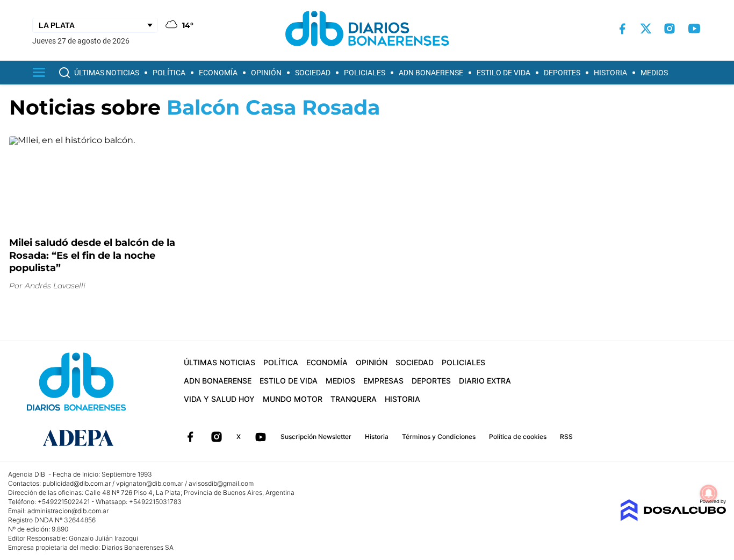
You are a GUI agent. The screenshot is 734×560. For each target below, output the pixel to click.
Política (169, 72)
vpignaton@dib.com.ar (149, 483)
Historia (610, 72)
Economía (218, 72)
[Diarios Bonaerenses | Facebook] (622, 29)
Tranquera (353, 398)
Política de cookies (517, 437)
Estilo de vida (503, 72)
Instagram (216, 436)
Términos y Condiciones (439, 437)
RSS (566, 437)
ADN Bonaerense (431, 72)
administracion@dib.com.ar (68, 511)
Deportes (562, 72)
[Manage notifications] (708, 493)
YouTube (260, 436)
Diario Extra (485, 380)
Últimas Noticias (106, 72)
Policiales (364, 72)
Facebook (190, 436)
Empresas (383, 380)
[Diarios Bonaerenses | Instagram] (669, 28)
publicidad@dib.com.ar (76, 483)
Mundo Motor (292, 398)
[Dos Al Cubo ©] (673, 518)
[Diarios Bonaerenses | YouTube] (694, 29)
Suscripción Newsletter (315, 437)
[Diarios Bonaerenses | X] (645, 28)
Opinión (266, 72)
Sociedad (312, 72)
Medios (654, 72)
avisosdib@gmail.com (221, 483)
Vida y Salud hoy (219, 398)
